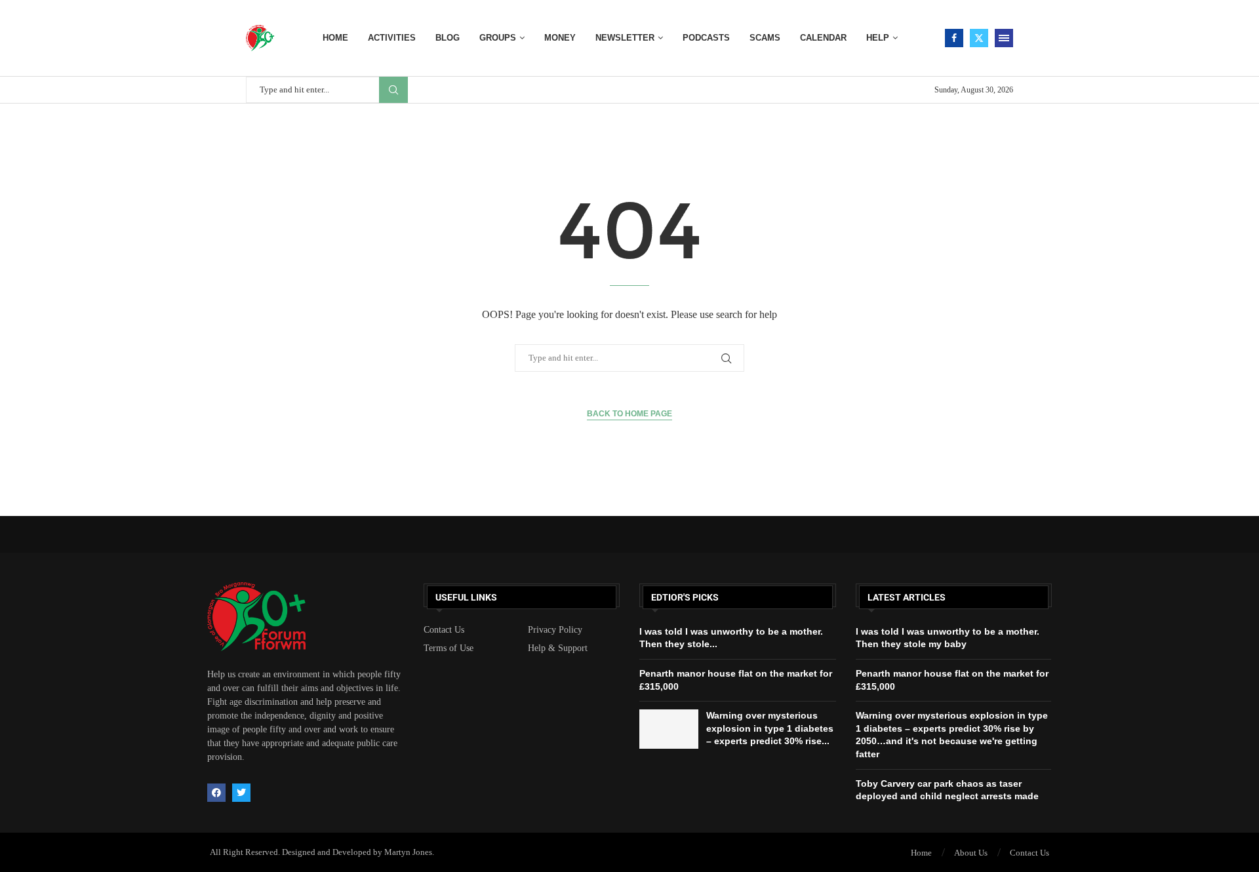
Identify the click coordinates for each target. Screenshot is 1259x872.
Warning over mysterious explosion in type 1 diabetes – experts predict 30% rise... (769, 728)
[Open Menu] (1004, 38)
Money (560, 38)
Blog (447, 38)
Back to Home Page (629, 413)
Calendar (823, 38)
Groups (497, 38)
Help (877, 38)
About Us (971, 853)
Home (335, 38)
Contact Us (444, 630)
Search (393, 90)
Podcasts (706, 38)
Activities (392, 38)
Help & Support (558, 648)
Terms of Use (448, 648)
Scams (764, 38)
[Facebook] (954, 38)
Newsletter (624, 38)
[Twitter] (979, 38)
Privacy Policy (555, 630)
